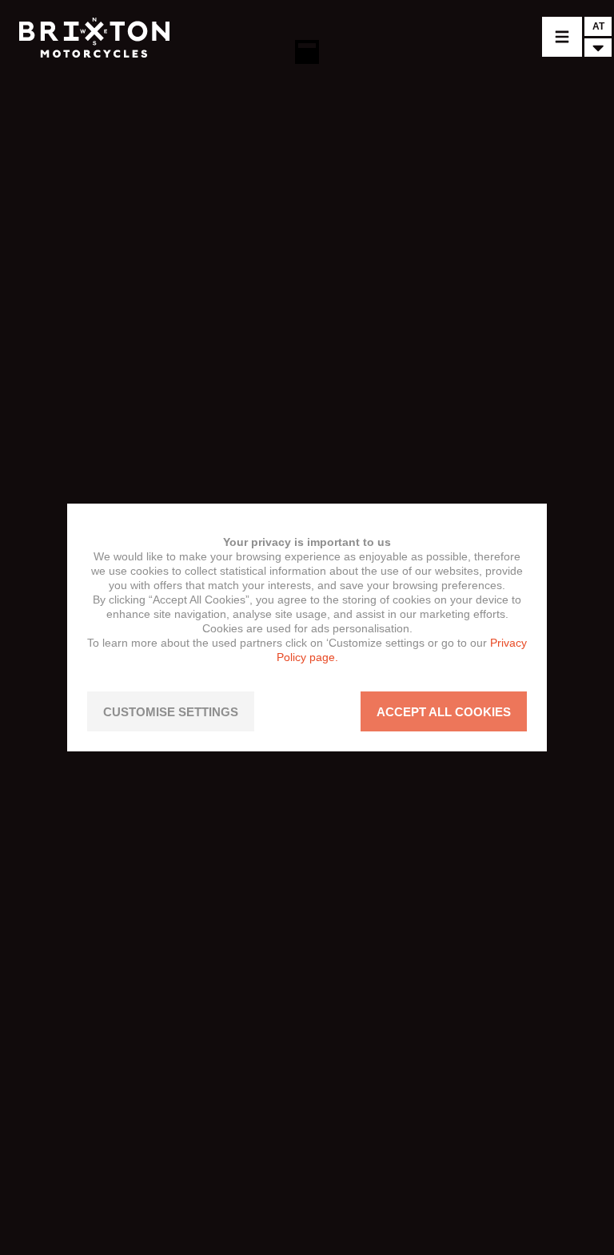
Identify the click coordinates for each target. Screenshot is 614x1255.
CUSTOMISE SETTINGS (170, 712)
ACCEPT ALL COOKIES (444, 712)
